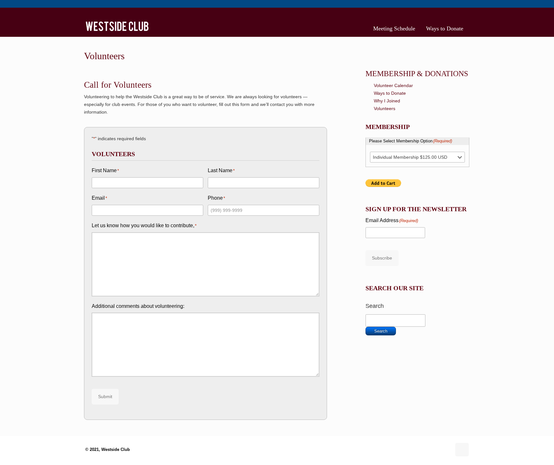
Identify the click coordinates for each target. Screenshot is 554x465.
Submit (105, 396)
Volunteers (384, 108)
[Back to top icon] (462, 449)
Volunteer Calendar (393, 85)
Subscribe (382, 258)
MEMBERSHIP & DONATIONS (416, 73)
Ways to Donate (390, 93)
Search (374, 306)
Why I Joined (387, 100)
